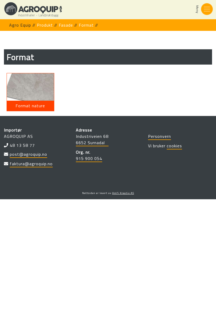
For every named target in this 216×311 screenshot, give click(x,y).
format (86, 25)
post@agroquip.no (28, 154)
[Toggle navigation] (207, 9)
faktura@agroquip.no (31, 164)
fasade (66, 25)
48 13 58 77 (22, 145)
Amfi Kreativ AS (123, 193)
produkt (45, 25)
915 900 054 (89, 158)
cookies (174, 146)
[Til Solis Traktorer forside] (33, 9)
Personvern (159, 136)
